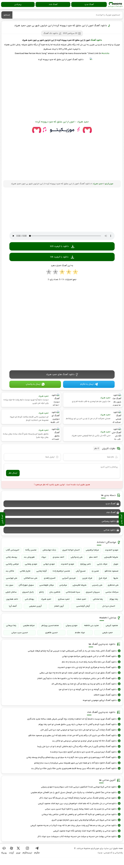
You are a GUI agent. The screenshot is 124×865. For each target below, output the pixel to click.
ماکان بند (10, 571)
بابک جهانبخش (49, 550)
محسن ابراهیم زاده (61, 571)
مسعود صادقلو (111, 571)
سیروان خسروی (93, 592)
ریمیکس (17, 4)
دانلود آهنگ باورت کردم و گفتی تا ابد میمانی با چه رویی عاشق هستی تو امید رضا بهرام (78, 724)
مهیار (115, 564)
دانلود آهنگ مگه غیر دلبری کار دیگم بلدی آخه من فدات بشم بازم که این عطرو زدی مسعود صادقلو (72, 735)
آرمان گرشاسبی (83, 606)
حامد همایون (12, 599)
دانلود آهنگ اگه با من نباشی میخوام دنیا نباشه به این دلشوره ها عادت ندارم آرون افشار (77, 678)
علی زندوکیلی (77, 557)
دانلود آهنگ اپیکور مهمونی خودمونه (100, 700)
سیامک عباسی (112, 592)
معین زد (95, 571)
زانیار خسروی (28, 592)
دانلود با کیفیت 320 (59, 246)
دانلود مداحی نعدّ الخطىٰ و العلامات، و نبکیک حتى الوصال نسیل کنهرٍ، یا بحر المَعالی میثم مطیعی (74, 792)
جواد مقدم (80, 632)
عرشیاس (63, 585)
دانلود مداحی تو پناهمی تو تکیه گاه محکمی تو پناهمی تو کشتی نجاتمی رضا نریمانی (79, 814)
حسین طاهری (51, 632)
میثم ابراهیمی (92, 550)
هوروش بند (29, 557)
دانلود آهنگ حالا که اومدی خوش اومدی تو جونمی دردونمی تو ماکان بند (84, 741)
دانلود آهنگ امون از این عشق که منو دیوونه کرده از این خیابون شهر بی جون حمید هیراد (60, 26)
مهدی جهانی (49, 564)
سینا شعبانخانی (73, 592)
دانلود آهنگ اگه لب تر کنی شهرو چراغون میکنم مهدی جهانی (89, 656)
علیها (115, 578)
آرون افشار (59, 606)
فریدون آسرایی (69, 578)
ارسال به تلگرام (87, 384)
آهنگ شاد (53, 4)
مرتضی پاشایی (12, 564)
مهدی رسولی (71, 625)
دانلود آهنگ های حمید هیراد (60, 374)
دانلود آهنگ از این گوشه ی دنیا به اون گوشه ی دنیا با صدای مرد (88, 689)
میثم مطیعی (29, 625)
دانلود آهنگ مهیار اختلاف (105, 695)
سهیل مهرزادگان (26, 585)
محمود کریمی (112, 625)
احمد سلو (93, 557)
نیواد (43, 557)
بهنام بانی (29, 599)
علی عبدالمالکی (30, 578)
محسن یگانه (30, 550)
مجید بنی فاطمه (91, 625)
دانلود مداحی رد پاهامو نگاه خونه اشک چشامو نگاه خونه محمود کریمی (85, 831)
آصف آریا (13, 606)
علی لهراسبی (11, 578)
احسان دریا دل (108, 606)
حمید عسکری (64, 599)
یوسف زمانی (11, 557)
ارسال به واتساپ (33, 384)
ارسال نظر (13, 473)
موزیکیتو (115, 4)
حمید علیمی (107, 632)
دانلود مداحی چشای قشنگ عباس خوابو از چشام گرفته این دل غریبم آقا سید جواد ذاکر (78, 798)
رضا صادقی (98, 599)
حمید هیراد (98, 183)
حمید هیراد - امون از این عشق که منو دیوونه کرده (62, 122)
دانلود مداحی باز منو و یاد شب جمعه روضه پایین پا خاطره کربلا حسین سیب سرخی (81, 809)
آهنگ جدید (89, 4)
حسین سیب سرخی (19, 632)
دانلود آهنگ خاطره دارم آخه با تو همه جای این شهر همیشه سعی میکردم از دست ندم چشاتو (75, 763)
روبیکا (4, 853)
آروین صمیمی (35, 606)
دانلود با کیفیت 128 (59, 257)
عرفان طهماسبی (46, 585)
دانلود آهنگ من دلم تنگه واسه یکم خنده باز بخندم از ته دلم (89, 662)
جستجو (7, 15)
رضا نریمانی (11, 625)
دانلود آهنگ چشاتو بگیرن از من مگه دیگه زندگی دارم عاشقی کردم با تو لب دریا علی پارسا (77, 746)
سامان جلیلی (11, 592)
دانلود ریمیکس (109, 521)
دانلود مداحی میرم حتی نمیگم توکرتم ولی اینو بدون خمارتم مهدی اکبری (84, 820)
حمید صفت (81, 599)
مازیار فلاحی (25, 571)
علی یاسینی (97, 585)
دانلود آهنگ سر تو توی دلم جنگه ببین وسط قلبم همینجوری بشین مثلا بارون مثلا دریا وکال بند (74, 768)
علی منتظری (113, 585)
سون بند (9, 585)
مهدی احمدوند (111, 550)
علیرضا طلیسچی (111, 557)
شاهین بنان (54, 592)
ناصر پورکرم (85, 564)
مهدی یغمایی (31, 564)
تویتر (18, 853)
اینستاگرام (27, 853)
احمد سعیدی (58, 557)
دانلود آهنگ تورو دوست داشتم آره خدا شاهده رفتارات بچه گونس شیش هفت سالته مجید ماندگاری (72, 719)
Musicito (105, 53)
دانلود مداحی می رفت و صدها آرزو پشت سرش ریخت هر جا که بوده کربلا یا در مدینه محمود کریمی (73, 825)
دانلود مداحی (110, 530)
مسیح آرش (81, 571)
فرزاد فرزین (87, 578)
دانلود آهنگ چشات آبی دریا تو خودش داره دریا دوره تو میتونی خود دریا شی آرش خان (78, 730)
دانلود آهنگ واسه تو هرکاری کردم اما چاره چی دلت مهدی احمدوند (87, 667)
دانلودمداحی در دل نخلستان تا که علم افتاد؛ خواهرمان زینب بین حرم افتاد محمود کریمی (77, 803)
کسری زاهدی (49, 578)
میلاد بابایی (102, 564)
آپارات (11, 853)
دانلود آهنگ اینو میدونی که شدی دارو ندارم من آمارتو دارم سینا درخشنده (83, 752)
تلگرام (37, 853)
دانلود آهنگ (96, 40)
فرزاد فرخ (103, 578)
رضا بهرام (114, 599)
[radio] (75, 272)
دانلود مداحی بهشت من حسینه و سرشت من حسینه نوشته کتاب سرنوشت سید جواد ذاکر (77, 836)
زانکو (41, 592)
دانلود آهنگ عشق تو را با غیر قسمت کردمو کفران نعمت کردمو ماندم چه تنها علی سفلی (78, 673)
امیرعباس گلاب (12, 550)
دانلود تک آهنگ (50, 33)
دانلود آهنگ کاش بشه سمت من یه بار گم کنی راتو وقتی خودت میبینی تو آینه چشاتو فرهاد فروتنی (72, 651)
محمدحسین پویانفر (50, 625)
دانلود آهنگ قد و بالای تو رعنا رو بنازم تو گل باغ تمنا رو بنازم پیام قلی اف (84, 684)
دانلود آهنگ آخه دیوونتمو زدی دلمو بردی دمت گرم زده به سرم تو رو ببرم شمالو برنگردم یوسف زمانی (71, 757)
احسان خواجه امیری (71, 550)
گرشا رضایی (41, 571)
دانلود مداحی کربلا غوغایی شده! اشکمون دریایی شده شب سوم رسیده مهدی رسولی (79, 787)
